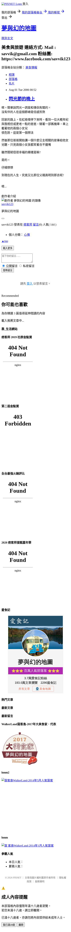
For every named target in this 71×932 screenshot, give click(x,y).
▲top (4, 241)
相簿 (12, 74)
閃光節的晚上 (22, 98)
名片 (12, 83)
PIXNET (17, 877)
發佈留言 (7, 270)
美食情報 (31, 67)
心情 (27, 234)
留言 (36, 224)
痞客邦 (27, 224)
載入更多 (7, 248)
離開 (21, 924)
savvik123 (7, 204)
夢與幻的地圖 (18, 28)
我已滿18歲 (9, 924)
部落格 (13, 79)
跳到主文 (7, 38)
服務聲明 (39, 881)
